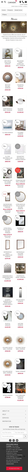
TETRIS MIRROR (7, 395)
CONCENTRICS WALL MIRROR (7, 109)
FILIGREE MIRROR (20, 133)
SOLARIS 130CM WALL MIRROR (20, 348)
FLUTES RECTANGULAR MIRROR (7, 158)
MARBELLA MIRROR (20, 228)
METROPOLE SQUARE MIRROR (20, 253)
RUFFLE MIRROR (7, 324)
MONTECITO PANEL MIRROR (20, 276)
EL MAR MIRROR (8, 132)
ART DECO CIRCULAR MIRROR (7, 62)
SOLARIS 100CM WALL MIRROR (7, 348)
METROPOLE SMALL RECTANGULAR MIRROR (7, 254)
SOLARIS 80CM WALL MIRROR (7, 372)
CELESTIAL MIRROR (20, 85)
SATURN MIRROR (20, 324)
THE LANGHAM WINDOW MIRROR (20, 397)
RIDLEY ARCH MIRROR (20, 300)
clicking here (10, 463)
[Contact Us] (23, 2)
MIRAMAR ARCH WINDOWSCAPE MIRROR (7, 277)
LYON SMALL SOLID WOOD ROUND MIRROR (7, 230)
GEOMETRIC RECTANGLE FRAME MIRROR (20, 158)
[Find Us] (20, 2)
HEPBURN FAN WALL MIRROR (20, 181)
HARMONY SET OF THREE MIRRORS (7, 182)
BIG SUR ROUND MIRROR (7, 86)
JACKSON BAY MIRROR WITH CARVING (7, 206)
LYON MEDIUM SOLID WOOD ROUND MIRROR (20, 206)
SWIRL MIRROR (20, 371)
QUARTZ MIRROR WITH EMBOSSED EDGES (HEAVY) (7, 302)
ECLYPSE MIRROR (20, 109)
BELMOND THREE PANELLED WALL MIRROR (20, 63)
